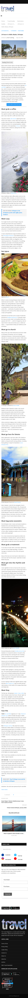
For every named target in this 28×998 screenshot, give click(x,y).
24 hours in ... (11, 24)
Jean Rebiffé (16, 648)
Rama (7, 297)
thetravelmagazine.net (7, 983)
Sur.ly (9, 986)
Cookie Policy (4, 949)
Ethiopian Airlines (8, 725)
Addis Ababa (4, 789)
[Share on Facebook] (17, 794)
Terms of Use (4, 943)
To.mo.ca (18, 126)
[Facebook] (7, 1)
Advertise (3, 959)
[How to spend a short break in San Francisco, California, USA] (14, 823)
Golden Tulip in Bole (19, 693)
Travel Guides (11, 21)
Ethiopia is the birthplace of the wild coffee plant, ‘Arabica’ (12, 212)
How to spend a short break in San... (14, 833)
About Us (3, 956)
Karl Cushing (10, 37)
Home (3, 21)
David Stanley (17, 502)
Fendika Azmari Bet (19, 651)
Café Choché (13, 118)
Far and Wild (8, 714)
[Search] (26, 16)
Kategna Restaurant (12, 317)
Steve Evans (14, 193)
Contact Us (4, 953)
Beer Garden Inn (10, 683)
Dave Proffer (16, 405)
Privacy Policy (4, 946)
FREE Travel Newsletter (6, 965)
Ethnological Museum (8, 235)
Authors (3, 962)
